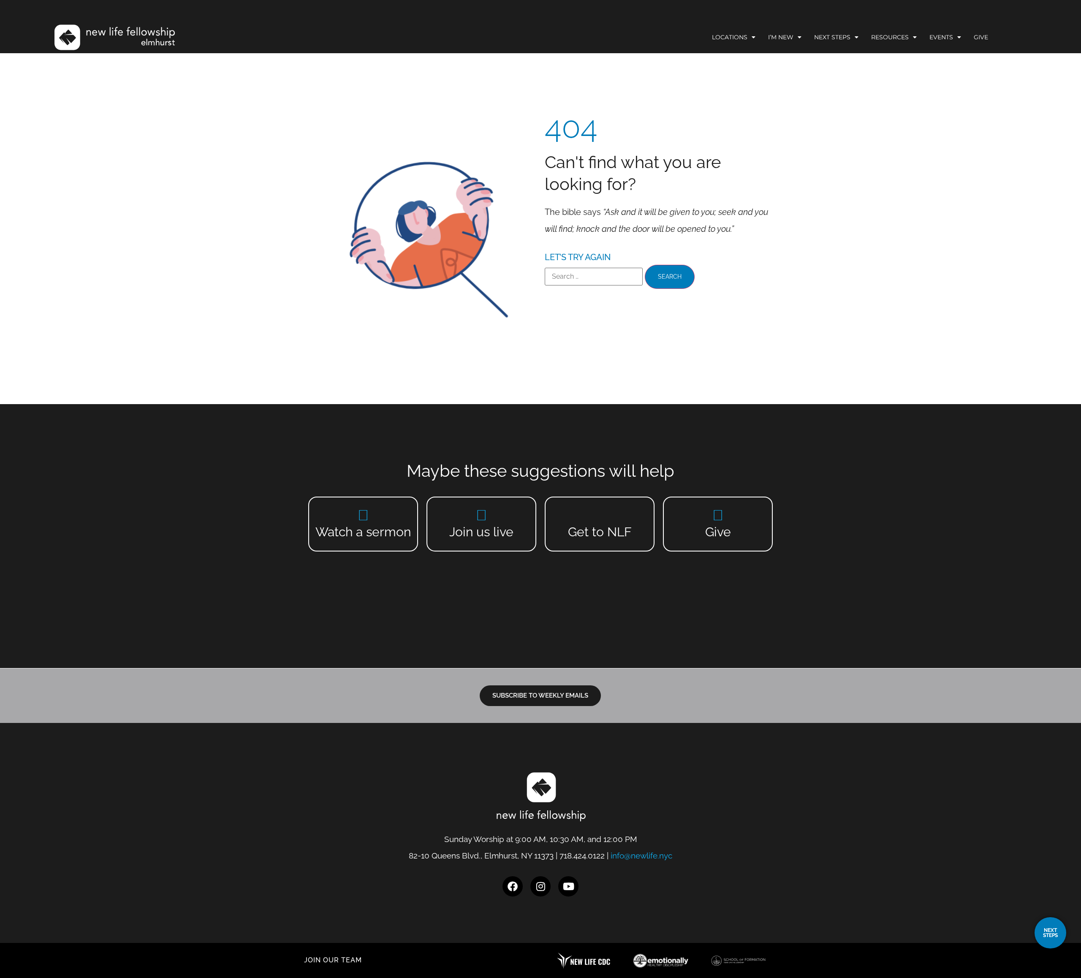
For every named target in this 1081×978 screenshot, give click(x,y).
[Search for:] (594, 276)
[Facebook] (512, 886)
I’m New (780, 37)
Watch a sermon (363, 531)
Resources (890, 37)
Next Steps (832, 37)
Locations (729, 37)
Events (941, 37)
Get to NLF (600, 531)
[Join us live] (481, 515)
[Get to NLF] (599, 515)
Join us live (481, 531)
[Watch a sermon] (363, 515)
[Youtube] (568, 886)
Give (981, 37)
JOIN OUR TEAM (333, 960)
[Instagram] (540, 886)
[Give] (718, 515)
